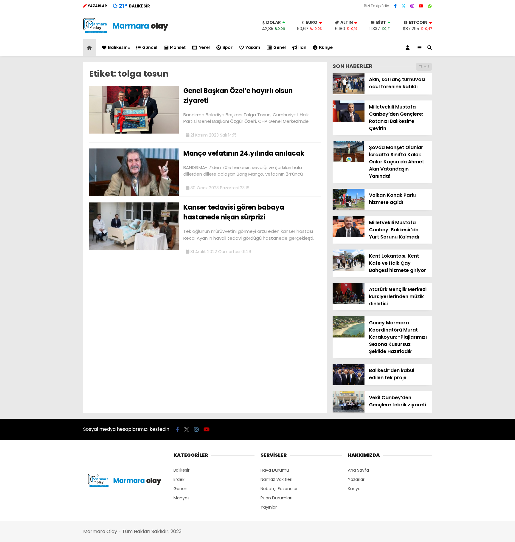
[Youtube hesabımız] (421, 6)
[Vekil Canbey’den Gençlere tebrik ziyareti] (348, 411)
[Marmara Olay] (126, 32)
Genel (279, 47)
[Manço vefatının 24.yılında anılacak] (134, 195)
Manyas (181, 498)
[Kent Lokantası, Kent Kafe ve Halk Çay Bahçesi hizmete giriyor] (348, 269)
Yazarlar (356, 479)
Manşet (178, 47)
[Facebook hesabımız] (395, 6)
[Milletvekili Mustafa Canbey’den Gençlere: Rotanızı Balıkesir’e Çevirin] (348, 120)
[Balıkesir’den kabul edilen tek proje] (348, 384)
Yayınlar (268, 507)
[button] (90, 47)
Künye (326, 47)
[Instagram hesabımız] (412, 6)
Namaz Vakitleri (276, 479)
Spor (227, 47)
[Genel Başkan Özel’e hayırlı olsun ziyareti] (134, 132)
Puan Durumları (276, 498)
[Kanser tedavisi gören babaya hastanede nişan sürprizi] (134, 249)
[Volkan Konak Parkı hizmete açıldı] (348, 208)
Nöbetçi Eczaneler (279, 489)
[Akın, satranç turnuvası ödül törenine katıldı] (348, 93)
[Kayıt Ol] (409, 47)
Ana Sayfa (358, 470)
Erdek (178, 479)
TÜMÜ (424, 66)
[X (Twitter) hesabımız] (403, 6)
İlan (302, 47)
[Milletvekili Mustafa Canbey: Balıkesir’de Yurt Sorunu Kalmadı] (348, 236)
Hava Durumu (274, 470)
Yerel (204, 47)
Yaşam (252, 47)
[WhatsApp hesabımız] (430, 6)
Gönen (180, 489)
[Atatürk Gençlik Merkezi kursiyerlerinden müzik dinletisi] (348, 303)
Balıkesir (117, 47)
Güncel (149, 47)
